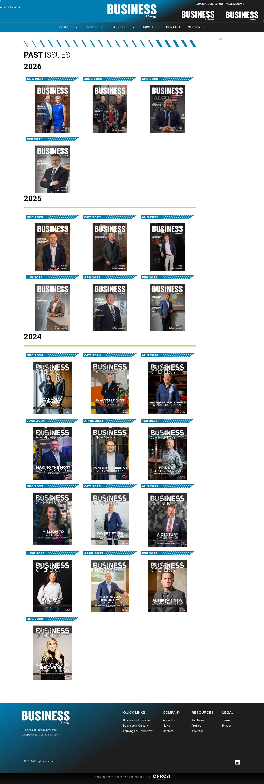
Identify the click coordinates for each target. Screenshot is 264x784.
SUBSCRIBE (196, 27)
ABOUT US (150, 27)
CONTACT (173, 27)
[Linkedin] (237, 762)
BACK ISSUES (96, 27)
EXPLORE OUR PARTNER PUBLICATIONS (220, 3)
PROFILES (66, 27)
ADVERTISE (121, 27)
